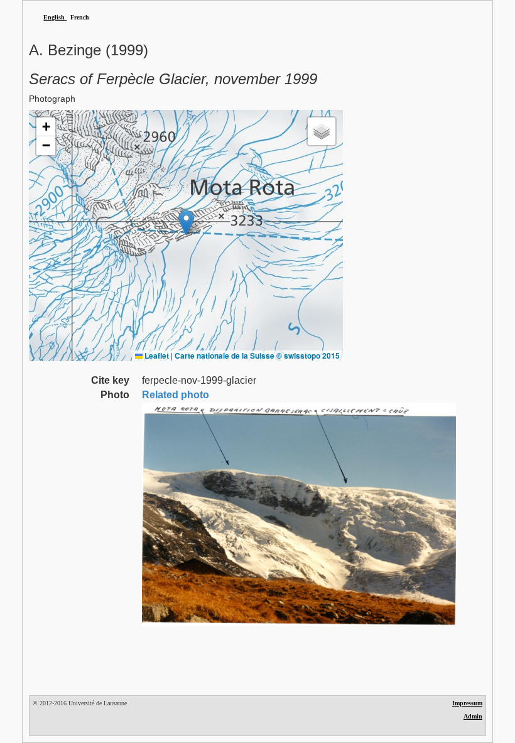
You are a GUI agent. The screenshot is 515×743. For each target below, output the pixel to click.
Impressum (467, 703)
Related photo (175, 394)
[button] (186, 223)
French (79, 17)
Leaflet (156, 355)
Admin (473, 716)
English (54, 17)
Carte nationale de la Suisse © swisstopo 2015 (257, 355)
